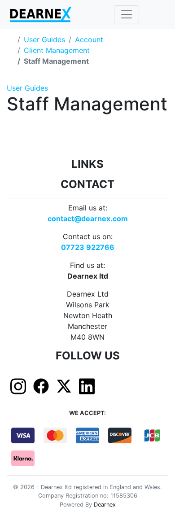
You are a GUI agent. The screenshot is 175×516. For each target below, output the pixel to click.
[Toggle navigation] (126, 14)
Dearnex (105, 504)
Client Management (57, 50)
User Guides (44, 39)
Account (89, 39)
